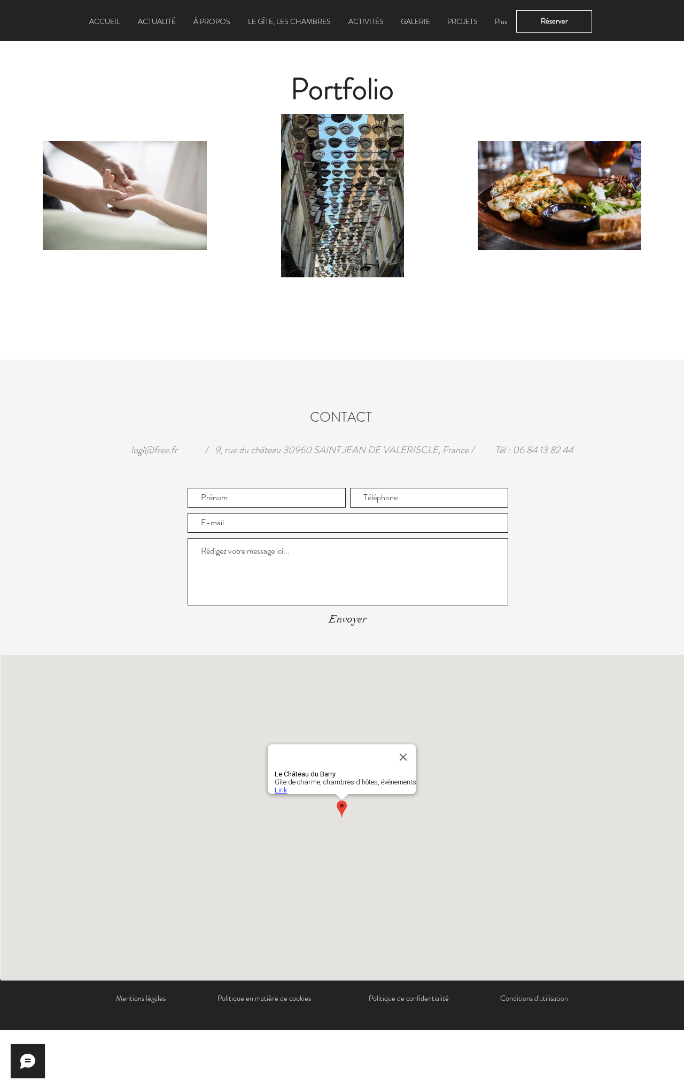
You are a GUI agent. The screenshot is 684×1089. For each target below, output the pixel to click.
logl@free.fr (154, 450)
